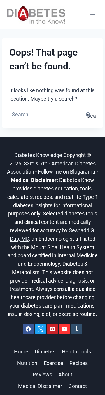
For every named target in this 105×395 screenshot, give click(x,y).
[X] (40, 329)
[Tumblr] (76, 329)
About (65, 374)
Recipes (78, 363)
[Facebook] (28, 329)
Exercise (53, 363)
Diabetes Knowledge (38, 155)
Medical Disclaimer (40, 386)
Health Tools (76, 351)
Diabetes (45, 351)
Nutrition (27, 363)
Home (21, 351)
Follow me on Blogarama (66, 172)
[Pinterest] (52, 329)
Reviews (42, 374)
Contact (78, 386)
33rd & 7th (36, 163)
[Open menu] (92, 14)
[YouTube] (64, 329)
